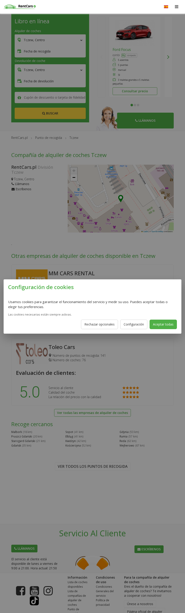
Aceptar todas (163, 324)
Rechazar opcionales (99, 324)
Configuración (134, 324)
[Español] (166, 7)
